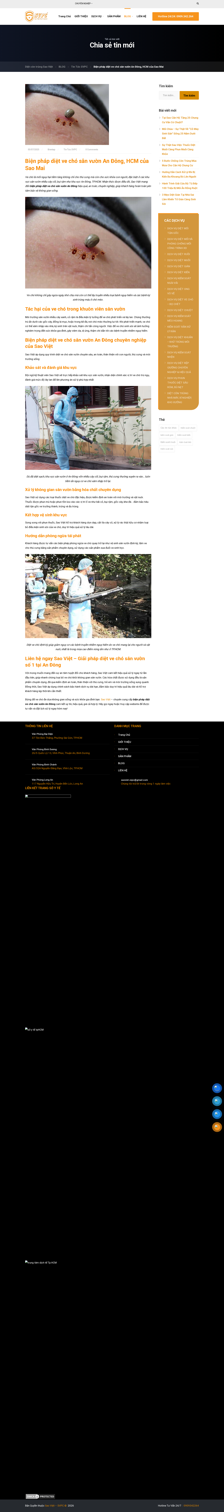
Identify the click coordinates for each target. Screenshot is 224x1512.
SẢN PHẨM (114, 16)
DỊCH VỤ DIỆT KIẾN (178, 272)
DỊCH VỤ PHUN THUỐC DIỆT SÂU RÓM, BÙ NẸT (177, 383)
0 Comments (91, 149)
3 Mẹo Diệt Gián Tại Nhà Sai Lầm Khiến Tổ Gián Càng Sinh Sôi (179, 199)
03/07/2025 (33, 149)
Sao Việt (105, 699)
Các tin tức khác (169, 427)
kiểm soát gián (167, 435)
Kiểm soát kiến (183, 435)
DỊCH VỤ (96, 16)
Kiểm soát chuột (188, 428)
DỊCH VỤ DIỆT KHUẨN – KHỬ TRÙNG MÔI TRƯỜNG (180, 342)
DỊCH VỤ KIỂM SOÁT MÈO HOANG (179, 318)
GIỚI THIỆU (81, 16)
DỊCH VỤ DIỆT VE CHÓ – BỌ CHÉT (180, 302)
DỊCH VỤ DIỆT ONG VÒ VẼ (178, 291)
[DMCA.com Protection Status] (40, 1496)
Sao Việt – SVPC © (56, 1505)
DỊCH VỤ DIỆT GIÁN (178, 266)
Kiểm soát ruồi (167, 449)
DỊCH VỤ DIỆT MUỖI (178, 260)
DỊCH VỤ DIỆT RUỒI (178, 254)
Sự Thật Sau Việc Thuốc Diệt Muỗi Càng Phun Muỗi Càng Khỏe (178, 149)
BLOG (127, 16)
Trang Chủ (64, 16)
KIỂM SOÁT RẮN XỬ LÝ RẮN (178, 329)
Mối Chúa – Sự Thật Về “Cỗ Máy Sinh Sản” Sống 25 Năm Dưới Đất (180, 133)
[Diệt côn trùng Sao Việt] (36, 16)
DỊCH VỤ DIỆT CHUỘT (180, 310)
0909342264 (191, 1505)
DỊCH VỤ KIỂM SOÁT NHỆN (179, 355)
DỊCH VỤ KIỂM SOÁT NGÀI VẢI (179, 280)
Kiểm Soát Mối (185, 442)
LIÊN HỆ (141, 16)
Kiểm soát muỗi (168, 442)
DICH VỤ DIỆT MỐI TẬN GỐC (177, 230)
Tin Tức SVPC (70, 149)
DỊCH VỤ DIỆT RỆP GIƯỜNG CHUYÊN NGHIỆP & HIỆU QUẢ (179, 367)
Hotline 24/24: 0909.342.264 (175, 16)
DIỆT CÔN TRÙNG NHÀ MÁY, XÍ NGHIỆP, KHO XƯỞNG (179, 398)
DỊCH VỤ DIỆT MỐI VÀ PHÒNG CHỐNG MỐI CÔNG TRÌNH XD (179, 244)
